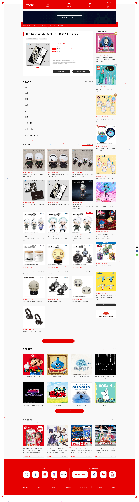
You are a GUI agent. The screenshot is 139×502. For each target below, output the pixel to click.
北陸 (26, 111)
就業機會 (54, 487)
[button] (37, 67)
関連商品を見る (81, 71)
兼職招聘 (68, 487)
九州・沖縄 (29, 129)
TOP (24, 26)
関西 (26, 117)
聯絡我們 (113, 487)
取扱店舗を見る (61, 71)
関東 (26, 99)
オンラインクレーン (31, 135)
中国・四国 (29, 123)
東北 (26, 87)
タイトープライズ (34, 26)
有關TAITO (108, 2)
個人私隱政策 (83, 487)
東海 (26, 105)
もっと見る (58, 341)
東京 (26, 93)
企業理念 (40, 487)
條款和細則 (99, 487)
